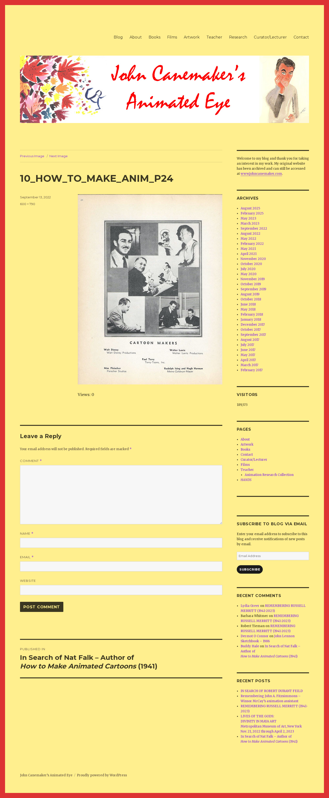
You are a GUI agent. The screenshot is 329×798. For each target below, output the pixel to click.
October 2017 (251, 330)
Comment (31, 461)
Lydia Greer (250, 606)
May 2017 (248, 355)
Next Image (58, 156)
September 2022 (254, 229)
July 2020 (248, 269)
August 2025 (250, 208)
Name (26, 534)
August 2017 (250, 340)
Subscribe (249, 569)
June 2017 (248, 350)
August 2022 (250, 234)
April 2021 (249, 254)
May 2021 (248, 249)
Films (172, 37)
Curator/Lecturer (270, 37)
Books (154, 37)
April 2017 (248, 360)
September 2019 (253, 289)
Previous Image (32, 156)
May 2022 (248, 239)
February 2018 (252, 314)
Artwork (192, 37)
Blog (118, 37)
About (136, 37)
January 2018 (251, 320)
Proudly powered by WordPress (102, 775)
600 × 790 (27, 204)
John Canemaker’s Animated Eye (46, 775)
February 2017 (252, 370)
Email (27, 557)
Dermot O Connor (255, 636)
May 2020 (249, 274)
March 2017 (249, 365)
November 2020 (253, 259)
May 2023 (248, 218)
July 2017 (247, 345)
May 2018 (248, 309)
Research (238, 37)
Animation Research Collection (269, 475)
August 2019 (250, 294)
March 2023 (250, 223)
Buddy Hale (250, 646)
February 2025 (252, 213)
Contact (301, 37)
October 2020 (251, 264)
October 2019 (251, 284)
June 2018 (248, 304)
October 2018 (251, 299)
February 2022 (252, 244)
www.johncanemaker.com (261, 174)
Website (28, 581)
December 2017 (253, 325)
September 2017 (253, 335)
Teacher (214, 37)
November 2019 (253, 279)
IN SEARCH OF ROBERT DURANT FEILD (272, 691)
